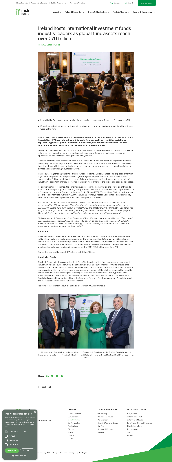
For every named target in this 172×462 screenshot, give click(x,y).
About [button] (56, 12)
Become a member (77, 3)
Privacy (71, 435)
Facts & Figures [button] (120, 12)
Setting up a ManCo (135, 420)
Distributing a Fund (134, 426)
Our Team (101, 426)
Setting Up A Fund (134, 417)
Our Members (102, 420)
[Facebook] (62, 376)
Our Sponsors (73, 417)
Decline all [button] (27, 451)
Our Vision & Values (105, 417)
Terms (70, 432)
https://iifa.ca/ (88, 252)
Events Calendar (74, 414)
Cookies (71, 438)
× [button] (35, 412)
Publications (73, 426)
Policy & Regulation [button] (73, 12)
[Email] (57, 376)
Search (130, 3)
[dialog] (19, 435)
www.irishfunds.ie (97, 286)
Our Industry (102, 414)
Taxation (130, 432)
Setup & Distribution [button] (97, 12)
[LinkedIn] (47, 376)
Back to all (46, 387)
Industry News (74, 420)
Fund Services (132, 429)
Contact (117, 3)
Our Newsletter (74, 423)
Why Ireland (132, 414)
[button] (23, 3)
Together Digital (81, 453)
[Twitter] (52, 376)
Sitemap (71, 429)
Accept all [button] (11, 451)
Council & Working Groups (107, 423)
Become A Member (105, 429)
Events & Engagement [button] (143, 12)
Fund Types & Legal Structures (139, 423)
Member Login (146, 3)
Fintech (130, 435)
